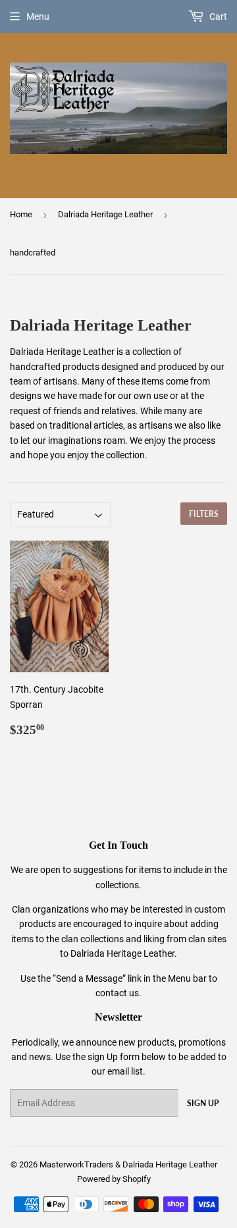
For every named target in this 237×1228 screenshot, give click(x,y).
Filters (204, 514)
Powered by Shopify (114, 1179)
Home (21, 214)
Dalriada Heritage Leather (105, 214)
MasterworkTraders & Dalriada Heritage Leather (128, 1164)
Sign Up (203, 1103)
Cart (217, 16)
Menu (37, 16)
